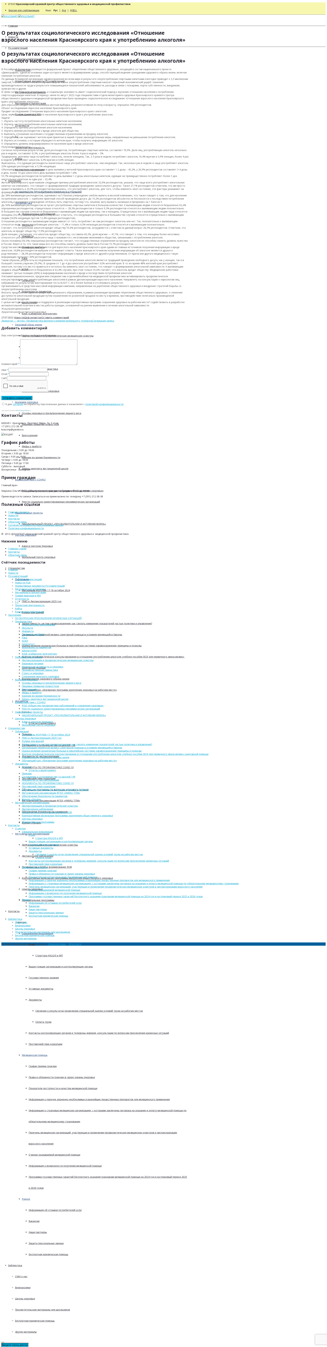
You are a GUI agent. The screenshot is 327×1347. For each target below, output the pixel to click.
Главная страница (18, 512)
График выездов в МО (28, 595)
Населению (14, 615)
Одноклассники (57, 944)
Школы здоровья (25, 1298)
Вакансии (34, 1221)
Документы (35, 999)
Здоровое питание (32, 663)
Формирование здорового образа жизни (45, 678)
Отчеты (26, 767)
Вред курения (29, 435)
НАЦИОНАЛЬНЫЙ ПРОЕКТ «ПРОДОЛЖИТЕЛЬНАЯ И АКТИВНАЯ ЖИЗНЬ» (64, 523)
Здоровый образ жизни (28, 324)
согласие (18, 404)
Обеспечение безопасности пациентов (44, 796)
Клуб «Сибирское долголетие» (39, 313)
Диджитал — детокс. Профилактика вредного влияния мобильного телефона (46, 320)
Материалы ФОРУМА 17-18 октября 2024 (46, 590)
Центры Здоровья (25, 718)
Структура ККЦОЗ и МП (49, 955)
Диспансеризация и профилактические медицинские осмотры (58, 335)
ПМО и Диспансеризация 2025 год (41, 601)
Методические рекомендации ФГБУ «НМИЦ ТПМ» (51, 800)
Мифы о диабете (32, 446)
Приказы (27, 773)
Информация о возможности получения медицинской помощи (65, 1165)
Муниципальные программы (38, 900)
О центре (20, 828)
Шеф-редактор (32, 317)
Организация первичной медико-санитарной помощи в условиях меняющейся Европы (72, 634)
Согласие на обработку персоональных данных (35, 525)
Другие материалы (26, 1331)
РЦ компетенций (18, 48)
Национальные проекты (29, 712)
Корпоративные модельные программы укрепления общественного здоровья (67, 815)
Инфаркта (28, 631)
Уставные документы (41, 988)
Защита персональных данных (46, 1243)
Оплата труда (43, 1021)
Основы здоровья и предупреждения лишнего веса (51, 413)
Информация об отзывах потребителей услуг (55, 1210)
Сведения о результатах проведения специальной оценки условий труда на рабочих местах (89, 1010)
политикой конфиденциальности (104, 404)
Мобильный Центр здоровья (38, 557)
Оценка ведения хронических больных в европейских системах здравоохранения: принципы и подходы (82, 645)
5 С (17, 602)
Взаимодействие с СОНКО (30, 702)
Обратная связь (17, 521)
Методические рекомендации (32, 802)
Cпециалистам (16, 728)
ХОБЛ (25, 640)
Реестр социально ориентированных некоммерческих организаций (61, 501)
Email (4, 374)
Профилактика (23, 621)
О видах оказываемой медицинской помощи (54, 1154)
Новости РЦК (23, 582)
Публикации (22, 731)
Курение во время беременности (41, 457)
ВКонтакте (75, 944)
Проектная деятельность (30, 605)
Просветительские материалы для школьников (42, 1309)
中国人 (73, 10)
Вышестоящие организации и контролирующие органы (61, 966)
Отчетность (22, 598)
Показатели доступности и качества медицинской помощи (63, 1088)
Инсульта (27, 627)
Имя (3, 370)
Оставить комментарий (55, 317)
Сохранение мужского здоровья (40, 676)
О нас (32, 835)
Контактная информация (29, 611)
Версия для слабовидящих (24, 10)
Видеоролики (22, 1287)
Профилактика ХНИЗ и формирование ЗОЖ (47, 812)
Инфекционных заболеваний (38, 624)
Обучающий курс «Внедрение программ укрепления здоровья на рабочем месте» (69, 689)
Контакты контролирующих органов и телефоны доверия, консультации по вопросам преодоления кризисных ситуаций (99, 1033)
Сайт (4, 378)
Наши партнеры (38, 1232)
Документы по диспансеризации (40, 780)
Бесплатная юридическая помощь (48, 1254)
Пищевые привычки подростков (40, 686)
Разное (26, 1199)
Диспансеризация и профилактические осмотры (50, 805)
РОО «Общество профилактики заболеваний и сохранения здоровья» (63, 705)
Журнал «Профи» (31, 799)
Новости (19, 317)
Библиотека (15, 1265)
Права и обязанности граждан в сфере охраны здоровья (62, 1077)
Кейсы (18, 608)
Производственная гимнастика (40, 670)
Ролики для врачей (33, 741)
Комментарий (10, 364)
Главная (13, 25)
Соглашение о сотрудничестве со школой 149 (48, 776)
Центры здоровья (32, 818)
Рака (24, 637)
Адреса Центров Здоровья (37, 546)
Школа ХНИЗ (29, 650)
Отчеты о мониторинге (42, 770)
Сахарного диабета (33, 634)
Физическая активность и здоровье (42, 666)
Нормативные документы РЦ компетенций (40, 585)
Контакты (14, 911)
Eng (64, 10)
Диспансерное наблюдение (37, 809)
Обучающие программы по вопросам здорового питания (55, 789)
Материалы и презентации (30, 592)
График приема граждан (43, 1066)
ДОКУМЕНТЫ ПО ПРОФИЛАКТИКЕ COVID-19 (48, 767)
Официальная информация (37, 831)
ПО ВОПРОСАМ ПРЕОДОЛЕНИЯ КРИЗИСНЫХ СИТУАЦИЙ (48, 618)
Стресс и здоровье (33, 673)
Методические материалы (30, 589)
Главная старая (17, 548)
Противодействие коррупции (45, 1044)
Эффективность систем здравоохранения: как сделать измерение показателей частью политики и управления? (87, 623)
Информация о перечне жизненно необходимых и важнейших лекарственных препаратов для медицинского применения (99, 1099)
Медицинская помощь (35, 1055)
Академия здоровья (26, 402)
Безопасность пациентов (36, 647)
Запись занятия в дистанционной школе (45, 468)
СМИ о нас (21, 1276)
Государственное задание (44, 977)
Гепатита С (28, 644)
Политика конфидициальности (26, 528)
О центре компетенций (28, 579)
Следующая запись (103, 320)
